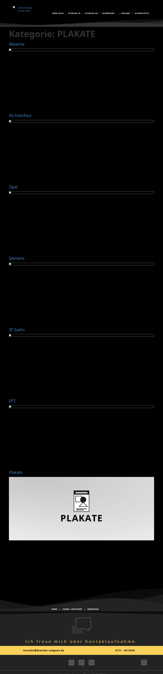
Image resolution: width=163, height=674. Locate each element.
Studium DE (91, 13)
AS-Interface (20, 115)
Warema (16, 44)
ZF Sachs (17, 329)
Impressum (93, 609)
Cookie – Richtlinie (72, 609)
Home (54, 609)
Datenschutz (142, 13)
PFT (12, 401)
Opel (13, 187)
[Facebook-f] (91, 662)
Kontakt (126, 13)
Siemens (17, 258)
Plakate (15, 472)
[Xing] (71, 662)
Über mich (58, 13)
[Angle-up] (144, 662)
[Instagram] (81, 662)
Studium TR (74, 13)
